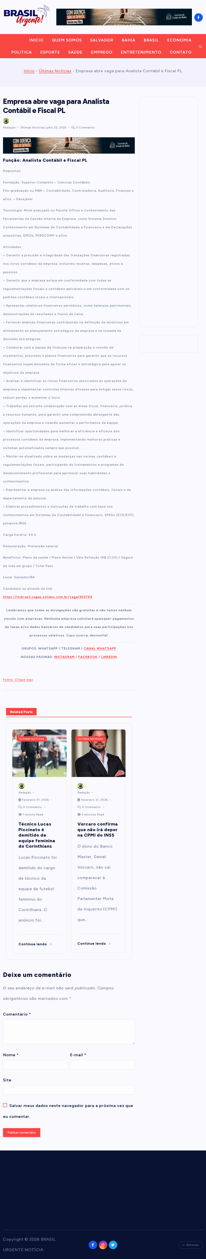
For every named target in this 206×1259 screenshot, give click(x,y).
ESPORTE (50, 52)
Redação (9, 127)
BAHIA (128, 40)
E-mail (78, 1054)
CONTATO (181, 52)
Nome (11, 1054)
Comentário (17, 1014)
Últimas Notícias (55, 70)
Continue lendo (33, 944)
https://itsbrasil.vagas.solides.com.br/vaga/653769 (47, 597)
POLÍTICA (21, 52)
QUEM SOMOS (67, 40)
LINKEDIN (109, 657)
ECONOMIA (179, 40)
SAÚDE (75, 52)
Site (7, 1080)
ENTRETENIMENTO (141, 52)
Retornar (193, 1245)
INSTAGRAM (64, 657)
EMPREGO (101, 52)
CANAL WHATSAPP (100, 648)
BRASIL (151, 40)
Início (29, 70)
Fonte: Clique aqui (18, 680)
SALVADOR (101, 40)
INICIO (36, 40)
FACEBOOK (87, 657)
